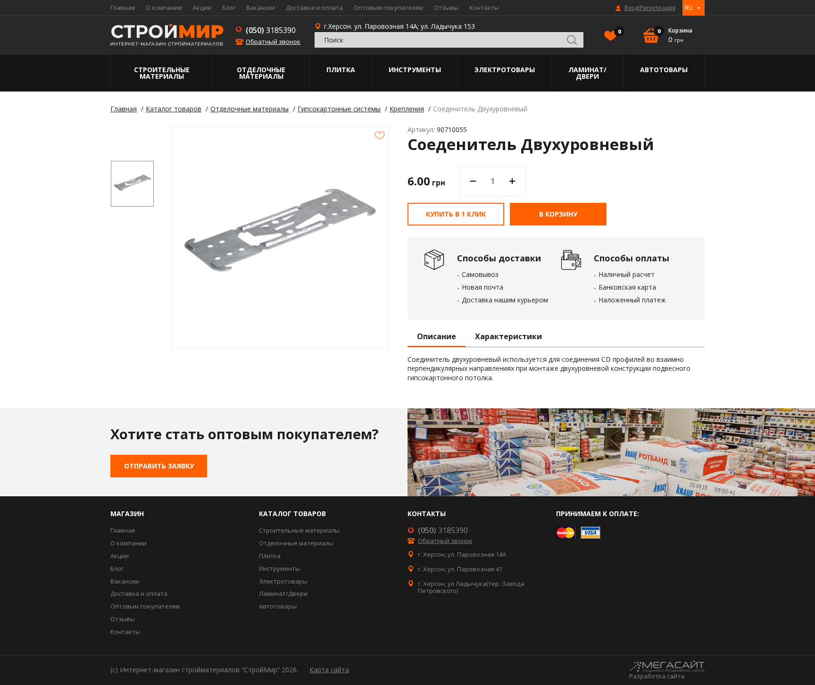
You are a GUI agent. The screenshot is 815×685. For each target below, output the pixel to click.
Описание (436, 337)
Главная (122, 7)
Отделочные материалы (261, 73)
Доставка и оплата (314, 7)
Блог (228, 7)
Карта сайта (329, 669)
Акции (202, 7)
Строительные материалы (162, 73)
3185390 (271, 30)
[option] (132, 183)
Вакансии (260, 7)
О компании (164, 7)
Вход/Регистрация (649, 8)
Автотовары (664, 69)
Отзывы (446, 7)
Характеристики (508, 337)
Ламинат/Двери (587, 73)
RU (689, 7)
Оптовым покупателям (388, 7)
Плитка (340, 69)
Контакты (484, 7)
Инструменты (415, 69)
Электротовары (504, 69)
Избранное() (619, 31)
